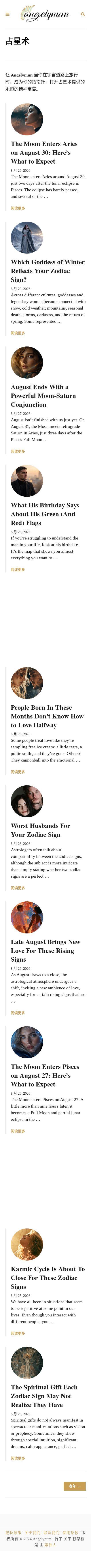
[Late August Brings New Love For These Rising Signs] (27, 917)
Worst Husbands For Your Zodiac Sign (40, 829)
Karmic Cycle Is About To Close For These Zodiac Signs (48, 1277)
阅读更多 (18, 208)
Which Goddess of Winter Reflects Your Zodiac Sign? (48, 270)
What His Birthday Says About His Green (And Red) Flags (45, 513)
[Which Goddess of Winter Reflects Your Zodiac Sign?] (27, 238)
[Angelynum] (45, 14)
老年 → (74, 1486)
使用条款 (71, 1533)
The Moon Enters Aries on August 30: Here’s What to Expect (44, 152)
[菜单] (7, 14)
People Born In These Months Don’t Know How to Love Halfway (47, 715)
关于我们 (33, 1533)
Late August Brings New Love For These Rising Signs (45, 950)
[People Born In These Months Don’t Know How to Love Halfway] (27, 683)
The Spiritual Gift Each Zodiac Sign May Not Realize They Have (44, 1395)
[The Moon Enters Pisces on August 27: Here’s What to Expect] (27, 1042)
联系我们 (52, 1533)
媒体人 (51, 1545)
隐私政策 (14, 1533)
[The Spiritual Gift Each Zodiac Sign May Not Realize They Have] (27, 1363)
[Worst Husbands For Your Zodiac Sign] (27, 801)
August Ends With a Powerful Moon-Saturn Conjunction (43, 395)
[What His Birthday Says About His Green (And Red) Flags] (27, 481)
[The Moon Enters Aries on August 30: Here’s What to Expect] (27, 119)
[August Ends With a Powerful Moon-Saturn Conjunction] (27, 362)
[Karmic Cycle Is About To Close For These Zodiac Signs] (27, 1244)
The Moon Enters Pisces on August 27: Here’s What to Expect (45, 1075)
